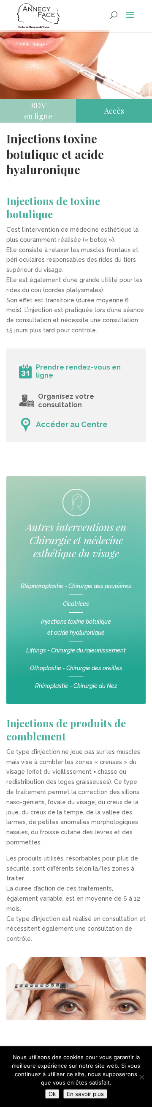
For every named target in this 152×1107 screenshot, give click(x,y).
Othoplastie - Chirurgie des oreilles (76, 668)
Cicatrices (76, 603)
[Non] (141, 1077)
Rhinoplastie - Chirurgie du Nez (76, 685)
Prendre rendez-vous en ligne (78, 371)
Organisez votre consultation (66, 400)
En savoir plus (85, 1094)
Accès (114, 111)
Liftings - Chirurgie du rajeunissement (76, 650)
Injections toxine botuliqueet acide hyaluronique (76, 627)
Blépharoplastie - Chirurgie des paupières (76, 586)
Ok (52, 1094)
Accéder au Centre (72, 424)
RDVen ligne (38, 110)
